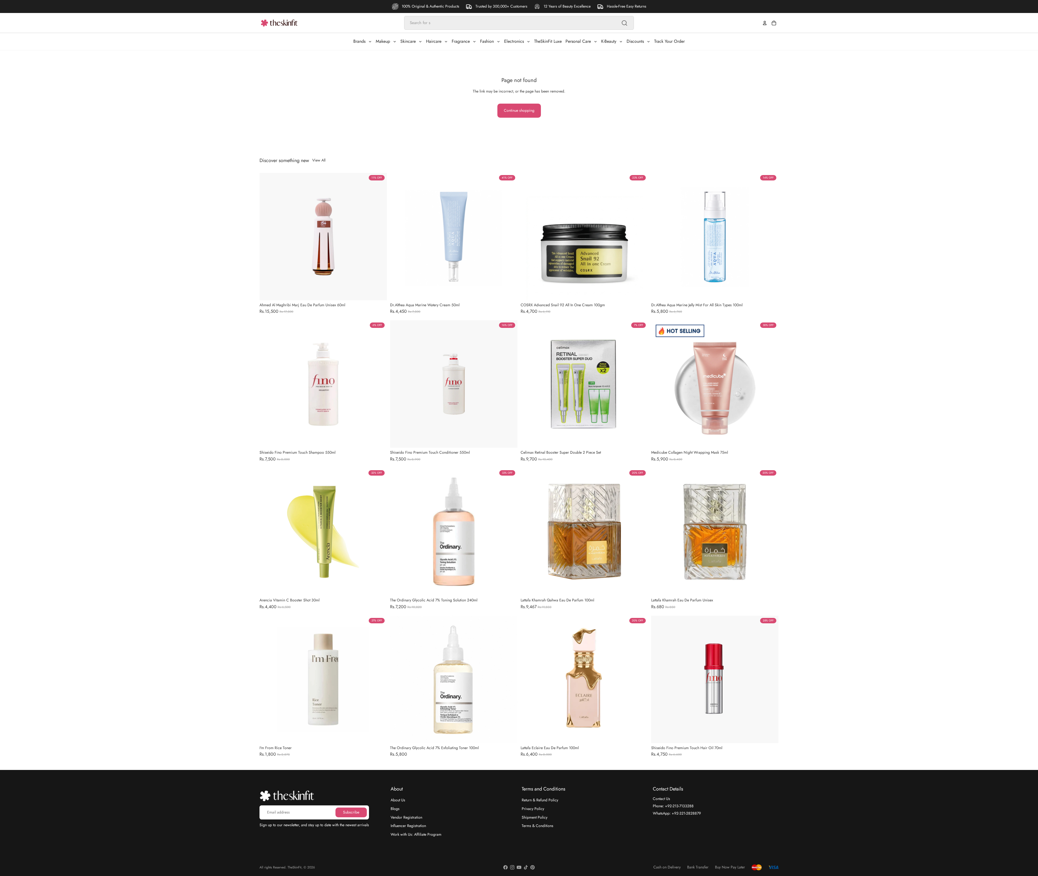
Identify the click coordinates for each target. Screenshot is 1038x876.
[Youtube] (519, 867)
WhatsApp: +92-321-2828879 (677, 813)
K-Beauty (608, 41)
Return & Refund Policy (540, 800)
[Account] (764, 23)
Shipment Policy (534, 817)
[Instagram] (512, 867)
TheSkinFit (294, 867)
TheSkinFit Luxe (548, 41)
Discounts (635, 41)
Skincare (408, 41)
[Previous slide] (268, 236)
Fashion (487, 41)
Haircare (433, 41)
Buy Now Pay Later (730, 867)
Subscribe (351, 812)
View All (318, 160)
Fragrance (461, 41)
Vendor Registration (406, 817)
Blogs (395, 808)
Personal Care (578, 41)
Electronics (514, 41)
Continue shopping (519, 110)
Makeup (383, 41)
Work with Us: (416, 834)
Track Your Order (669, 41)
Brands (359, 41)
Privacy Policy (533, 808)
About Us (398, 800)
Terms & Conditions (537, 825)
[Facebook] (505, 867)
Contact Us (661, 798)
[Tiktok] (525, 867)
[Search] (624, 23)
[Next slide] (379, 236)
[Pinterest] (532, 867)
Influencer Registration (408, 825)
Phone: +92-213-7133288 (673, 806)
